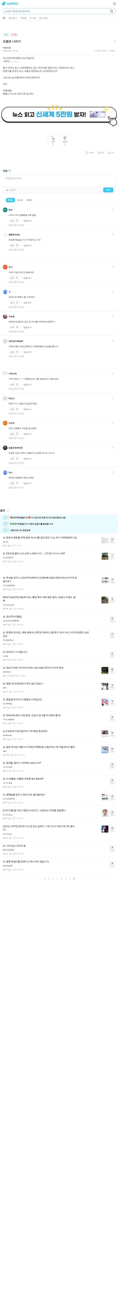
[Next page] (74, 878)
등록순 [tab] (29, 200)
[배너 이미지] (59, 114)
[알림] (114, 3)
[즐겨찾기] (7, 510)
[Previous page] (44, 878)
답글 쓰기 (28, 221)
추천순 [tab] (10, 200)
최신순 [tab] (20, 200)
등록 (108, 190)
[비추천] (17, 221)
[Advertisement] (59, 26)
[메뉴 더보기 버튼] (4, 18)
